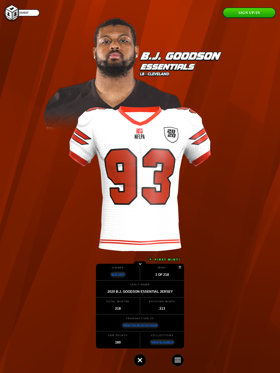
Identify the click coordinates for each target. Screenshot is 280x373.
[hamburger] (177, 360)
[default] (140, 360)
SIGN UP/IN (249, 13)
